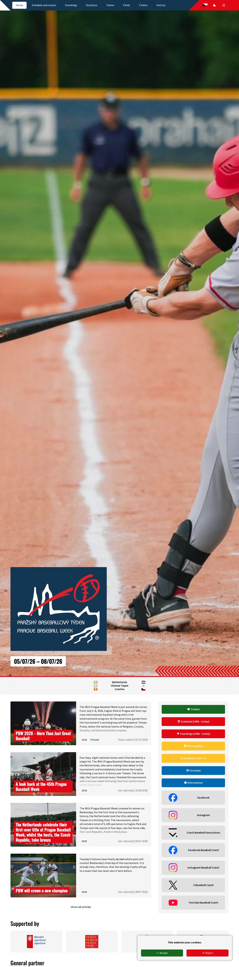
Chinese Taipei (119, 685)
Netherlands (119, 682)
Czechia (119, 689)
